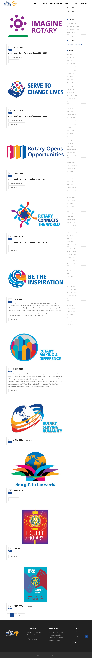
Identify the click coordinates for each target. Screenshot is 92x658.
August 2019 (70, 263)
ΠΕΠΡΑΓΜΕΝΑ (70, 32)
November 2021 (71, 194)
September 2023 (71, 130)
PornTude (69, 44)
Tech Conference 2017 (73, 15)
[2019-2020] (35, 215)
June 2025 (69, 76)
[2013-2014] (35, 584)
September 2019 (71, 260)
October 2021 (70, 197)
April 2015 (69, 324)
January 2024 (70, 117)
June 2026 (69, 57)
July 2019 (69, 267)
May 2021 (69, 209)
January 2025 (70, 92)
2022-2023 (18, 47)
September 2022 (71, 165)
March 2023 (70, 146)
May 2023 (69, 140)
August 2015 (70, 311)
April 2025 (69, 82)
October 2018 (70, 295)
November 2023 (71, 124)
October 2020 (70, 229)
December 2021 (71, 190)
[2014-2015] (35, 526)
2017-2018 (18, 369)
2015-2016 (18, 490)
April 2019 (69, 276)
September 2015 (71, 308)
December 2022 (71, 155)
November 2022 (71, 159)
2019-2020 (18, 236)
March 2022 (70, 184)
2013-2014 (18, 606)
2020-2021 (18, 173)
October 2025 (70, 73)
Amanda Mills (70, 7)
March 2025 (70, 86)
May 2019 (69, 273)
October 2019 (70, 257)
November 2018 (71, 292)
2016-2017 (18, 439)
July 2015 (69, 314)
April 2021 (69, 213)
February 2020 (70, 244)
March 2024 (70, 111)
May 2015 (69, 321)
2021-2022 (18, 110)
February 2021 (70, 219)
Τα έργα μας (70, 36)
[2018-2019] (35, 278)
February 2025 (70, 89)
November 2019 (71, 254)
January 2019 (70, 286)
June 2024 (69, 105)
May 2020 (69, 238)
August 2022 (70, 168)
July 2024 (69, 101)
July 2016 (69, 302)
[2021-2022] (35, 88)
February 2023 (70, 149)
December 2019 (71, 251)
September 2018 (71, 298)
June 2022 (69, 175)
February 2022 (70, 187)
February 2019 (70, 283)
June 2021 (69, 206)
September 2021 (71, 200)
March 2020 (70, 241)
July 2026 (69, 54)
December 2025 (71, 67)
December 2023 (71, 121)
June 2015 (69, 317)
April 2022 (69, 181)
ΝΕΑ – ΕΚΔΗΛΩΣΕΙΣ (72, 29)
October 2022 (70, 162)
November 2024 (71, 95)
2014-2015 (18, 548)
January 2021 (70, 222)
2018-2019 (18, 299)
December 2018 (71, 289)
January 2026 (70, 63)
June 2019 (69, 270)
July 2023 (69, 133)
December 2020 (71, 225)
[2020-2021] (35, 151)
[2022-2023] (35, 25)
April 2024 (69, 108)
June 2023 (69, 136)
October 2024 (70, 98)
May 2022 (69, 178)
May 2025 (69, 79)
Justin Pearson (71, 11)
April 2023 (69, 143)
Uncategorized (70, 23)
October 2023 (70, 127)
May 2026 (69, 60)
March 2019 (70, 279)
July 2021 (69, 203)
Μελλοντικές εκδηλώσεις (72, 26)
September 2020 (71, 232)
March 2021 (70, 216)
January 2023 (70, 152)
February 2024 (70, 114)
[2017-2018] (35, 347)
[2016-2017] (35, 418)
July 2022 (69, 171)
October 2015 (70, 305)
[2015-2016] (35, 469)
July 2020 (69, 235)
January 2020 (70, 248)
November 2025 (71, 70)
